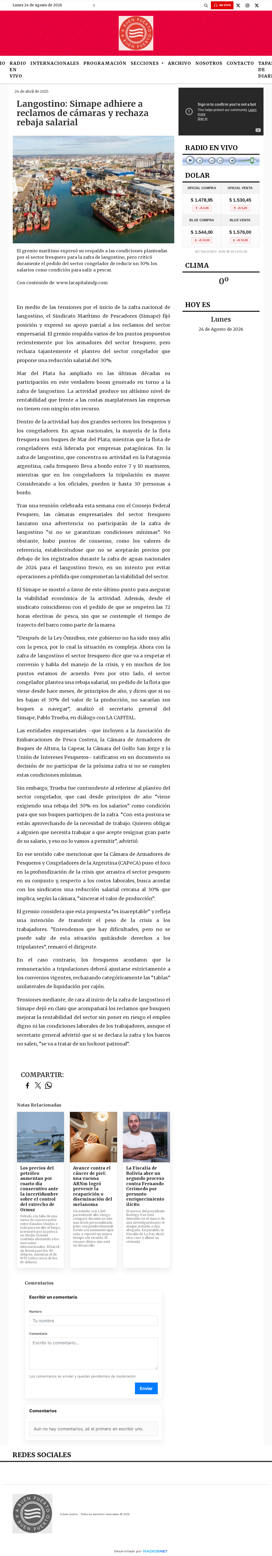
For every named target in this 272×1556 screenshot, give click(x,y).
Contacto (240, 63)
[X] (238, 5)
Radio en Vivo (18, 70)
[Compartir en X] (38, 1085)
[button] (206, 5)
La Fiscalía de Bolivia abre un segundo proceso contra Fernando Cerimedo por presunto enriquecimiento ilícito (145, 1186)
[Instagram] (247, 5)
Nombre (35, 1311)
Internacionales (54, 63)
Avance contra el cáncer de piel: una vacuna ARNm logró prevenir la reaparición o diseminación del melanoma (92, 1186)
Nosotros (208, 63)
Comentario (38, 1334)
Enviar (146, 1388)
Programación (104, 63)
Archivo (179, 63)
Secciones (145, 63)
